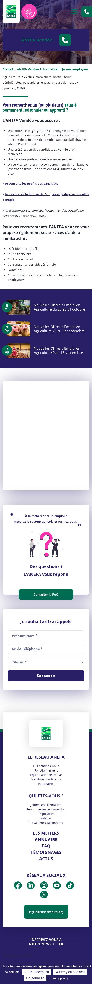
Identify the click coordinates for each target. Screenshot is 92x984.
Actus (46, 858)
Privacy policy (58, 978)
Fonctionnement (46, 770)
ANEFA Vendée (28, 69)
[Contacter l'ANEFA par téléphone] (86, 11)
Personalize (35, 978)
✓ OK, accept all (36, 972)
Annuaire (46, 839)
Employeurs (46, 814)
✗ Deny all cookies (70, 972)
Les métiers (46, 833)
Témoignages (46, 852)
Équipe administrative (46, 775)
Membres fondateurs (46, 779)
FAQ (46, 846)
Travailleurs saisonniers (46, 823)
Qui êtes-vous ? (46, 796)
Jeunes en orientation (46, 805)
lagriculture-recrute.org (46, 912)
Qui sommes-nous (46, 766)
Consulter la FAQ (46, 594)
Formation (50, 69)
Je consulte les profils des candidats (31, 183)
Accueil (8, 69)
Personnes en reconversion (46, 809)
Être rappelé (46, 676)
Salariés (46, 818)
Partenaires (46, 784)
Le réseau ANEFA (46, 757)
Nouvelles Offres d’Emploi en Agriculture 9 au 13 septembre (58, 350)
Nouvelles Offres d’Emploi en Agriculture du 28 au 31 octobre (59, 307)
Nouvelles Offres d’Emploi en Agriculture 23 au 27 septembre (59, 328)
